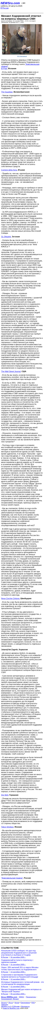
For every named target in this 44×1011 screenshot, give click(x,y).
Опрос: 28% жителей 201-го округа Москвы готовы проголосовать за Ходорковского (19, 968)
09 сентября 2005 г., (18, 994)
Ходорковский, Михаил (10, 999)
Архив (17, 1003)
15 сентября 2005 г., (18, 964)
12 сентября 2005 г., (18, 979)
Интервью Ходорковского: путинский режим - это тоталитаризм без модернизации (22, 983)
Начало (4, 1003)
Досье (10, 1003)
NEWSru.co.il (6, 1006)
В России (5, 8)
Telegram (4, 1004)
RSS (33, 1003)
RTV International (22, 56)
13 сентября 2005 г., (18, 972)
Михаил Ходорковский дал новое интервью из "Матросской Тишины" (21, 990)
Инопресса (25, 1006)
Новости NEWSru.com (11, 1008)
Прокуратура (31, 997)
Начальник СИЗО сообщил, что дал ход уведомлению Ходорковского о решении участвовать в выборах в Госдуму (19, 953)
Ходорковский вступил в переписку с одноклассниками (17, 961)
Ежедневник (25, 1003)
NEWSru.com (10, 3)
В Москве (16, 1006)
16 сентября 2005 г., (18, 957)
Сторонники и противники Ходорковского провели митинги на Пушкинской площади (19, 976)
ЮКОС (21, 997)
